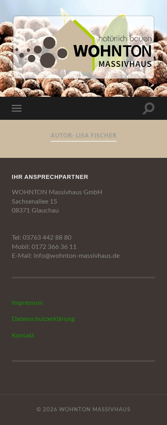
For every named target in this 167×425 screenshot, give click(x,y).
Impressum (27, 303)
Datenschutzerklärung (43, 319)
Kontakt (23, 335)
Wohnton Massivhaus (95, 409)
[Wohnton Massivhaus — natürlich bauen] (83, 47)
